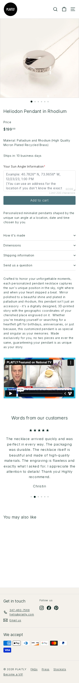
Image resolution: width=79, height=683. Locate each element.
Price (7, 122)
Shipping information (18, 255)
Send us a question (17, 265)
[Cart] (64, 9)
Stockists (59, 669)
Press (46, 669)
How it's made (14, 235)
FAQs (34, 669)
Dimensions (12, 245)
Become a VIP (13, 674)
